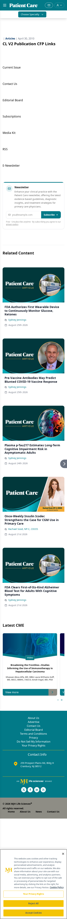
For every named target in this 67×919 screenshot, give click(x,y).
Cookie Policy (57, 887)
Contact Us (33, 726)
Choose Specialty (30, 14)
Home (11, 811)
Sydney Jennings (17, 319)
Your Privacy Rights (33, 745)
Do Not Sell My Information (33, 741)
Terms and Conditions (33, 733)
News (39, 811)
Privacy (33, 737)
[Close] (63, 853)
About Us (33, 718)
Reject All (33, 903)
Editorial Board (33, 730)
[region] (33, 884)
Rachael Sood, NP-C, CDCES (23, 529)
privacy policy (12, 224)
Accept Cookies (33, 912)
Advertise (33, 722)
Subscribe (49, 214)
